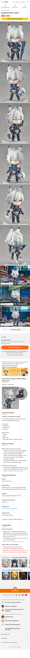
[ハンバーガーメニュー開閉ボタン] (28, 2)
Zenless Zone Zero (6, 10)
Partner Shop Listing (18, 470)
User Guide (4, 638)
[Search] (11, 2)
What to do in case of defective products (13, 541)
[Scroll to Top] (15, 589)
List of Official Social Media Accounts (12, 629)
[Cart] (14, 2)
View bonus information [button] (15, 18)
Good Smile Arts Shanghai (10, 508)
